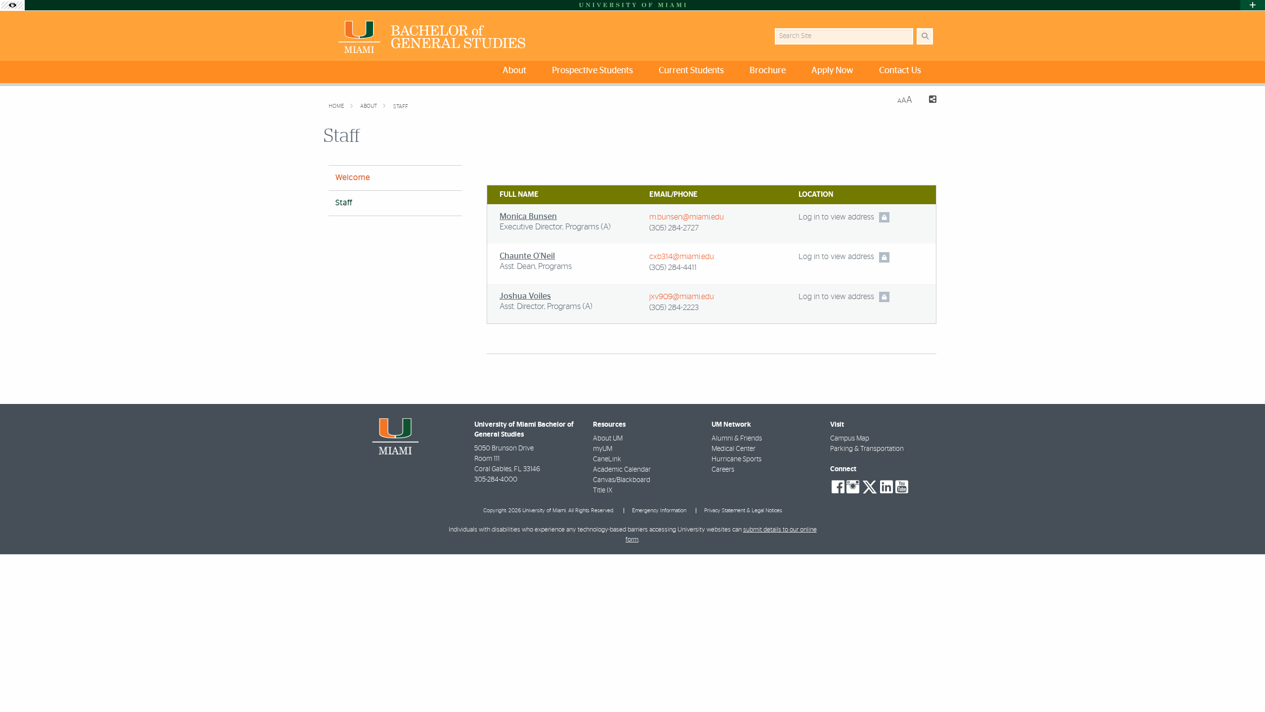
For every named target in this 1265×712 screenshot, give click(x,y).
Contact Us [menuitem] (900, 70)
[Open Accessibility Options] (12, 5)
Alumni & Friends (737, 438)
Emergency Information (659, 510)
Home (337, 106)
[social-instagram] (852, 487)
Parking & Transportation (867, 448)
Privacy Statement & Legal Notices (743, 510)
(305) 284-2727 (674, 228)
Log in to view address (836, 217)
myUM (602, 448)
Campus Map (849, 438)
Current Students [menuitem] (691, 70)
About (369, 106)
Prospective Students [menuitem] (592, 70)
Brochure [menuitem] (768, 70)
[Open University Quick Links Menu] (1252, 5)
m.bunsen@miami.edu (686, 217)
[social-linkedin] (886, 487)
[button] (1243, 684)
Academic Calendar (622, 469)
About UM (608, 438)
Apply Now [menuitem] (832, 70)
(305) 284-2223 (674, 308)
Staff (400, 106)
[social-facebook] (838, 487)
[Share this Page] (928, 100)
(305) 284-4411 (673, 267)
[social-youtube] (901, 487)
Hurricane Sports (736, 459)
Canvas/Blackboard (621, 480)
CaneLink (607, 459)
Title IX (602, 490)
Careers (723, 469)
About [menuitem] (514, 70)
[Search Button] (925, 36)
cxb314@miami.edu (681, 257)
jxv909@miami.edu (681, 297)
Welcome (353, 177)
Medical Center (734, 448)
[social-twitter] (870, 486)
